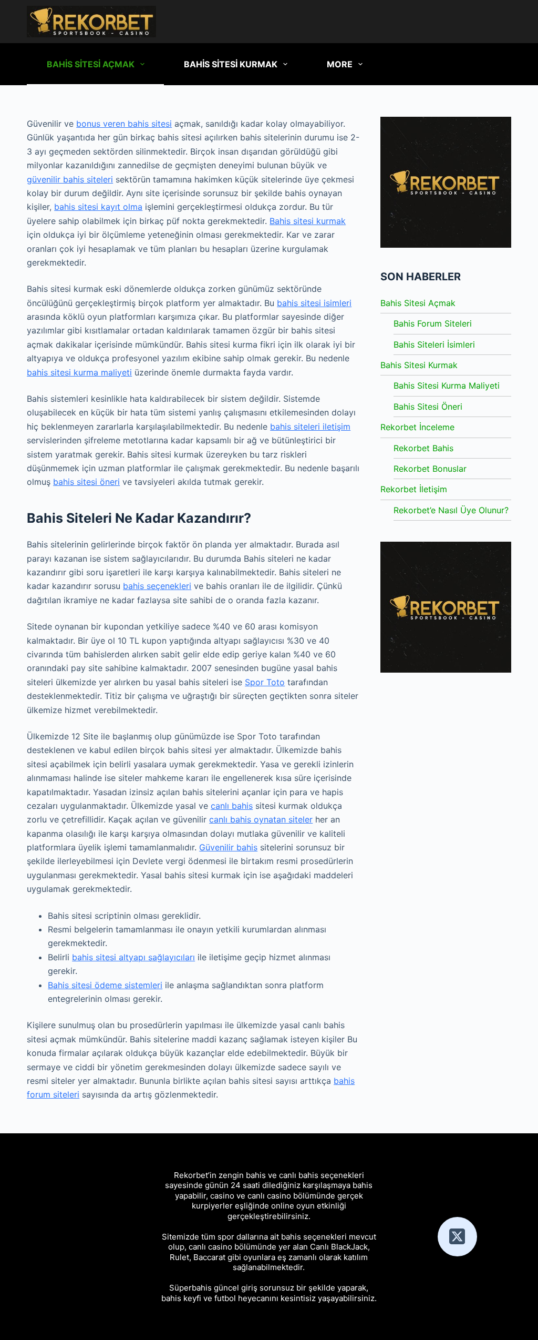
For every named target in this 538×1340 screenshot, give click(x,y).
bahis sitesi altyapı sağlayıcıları (133, 957)
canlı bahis (232, 805)
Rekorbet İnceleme (417, 427)
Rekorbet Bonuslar (430, 468)
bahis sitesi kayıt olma (98, 206)
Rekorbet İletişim (413, 489)
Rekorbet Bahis (423, 448)
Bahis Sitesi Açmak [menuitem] (90, 64)
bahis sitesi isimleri (314, 303)
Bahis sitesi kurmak (308, 221)
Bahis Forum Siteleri (433, 323)
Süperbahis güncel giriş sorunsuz (231, 1288)
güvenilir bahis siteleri (70, 179)
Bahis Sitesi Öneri (428, 406)
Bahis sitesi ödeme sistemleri (105, 985)
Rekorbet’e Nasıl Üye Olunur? (451, 510)
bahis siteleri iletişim (310, 426)
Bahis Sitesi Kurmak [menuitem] (230, 64)
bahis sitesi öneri (86, 481)
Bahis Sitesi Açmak (418, 303)
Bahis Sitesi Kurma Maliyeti (447, 385)
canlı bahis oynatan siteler (261, 819)
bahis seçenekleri (157, 586)
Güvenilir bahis (228, 847)
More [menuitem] (340, 64)
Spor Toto (265, 682)
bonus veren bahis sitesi (124, 123)
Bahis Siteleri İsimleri (434, 344)
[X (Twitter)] (457, 1236)
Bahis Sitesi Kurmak (419, 365)
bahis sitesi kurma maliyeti (79, 372)
